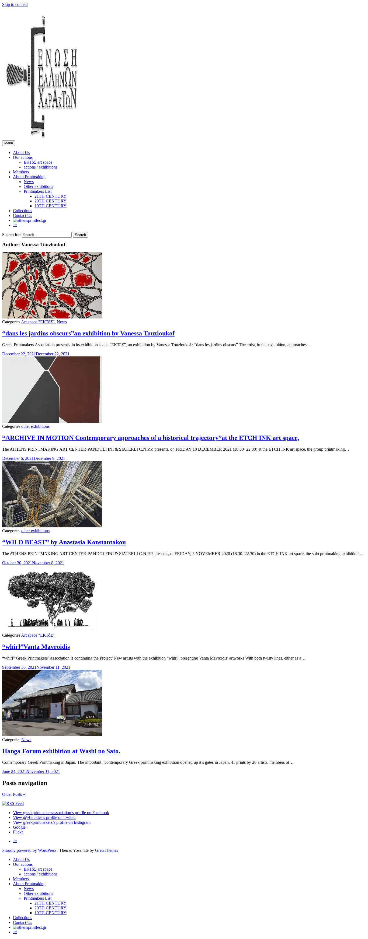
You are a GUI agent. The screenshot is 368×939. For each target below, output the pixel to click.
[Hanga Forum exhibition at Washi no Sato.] (52, 735)
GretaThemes (106, 850)
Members (21, 172)
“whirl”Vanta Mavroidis (36, 646)
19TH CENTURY (50, 206)
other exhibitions (35, 426)
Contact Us (22, 215)
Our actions (23, 157)
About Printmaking (29, 176)
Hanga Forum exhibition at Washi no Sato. (61, 751)
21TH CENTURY (50, 196)
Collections (22, 210)
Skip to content (15, 4)
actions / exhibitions (40, 167)
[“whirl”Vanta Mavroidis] (52, 630)
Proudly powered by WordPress (29, 850)
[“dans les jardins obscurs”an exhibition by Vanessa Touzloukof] (52, 317)
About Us (21, 152)
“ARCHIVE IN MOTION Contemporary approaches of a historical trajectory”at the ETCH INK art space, (150, 437)
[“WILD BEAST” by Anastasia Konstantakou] (52, 526)
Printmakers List (37, 191)
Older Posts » (13, 794)
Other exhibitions (38, 186)
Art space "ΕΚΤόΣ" (38, 322)
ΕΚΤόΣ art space (38, 162)
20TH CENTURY (50, 201)
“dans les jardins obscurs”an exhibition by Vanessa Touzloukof (88, 333)
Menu (8, 143)
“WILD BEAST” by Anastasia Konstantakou (64, 542)
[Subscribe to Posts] (13, 803)
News (29, 181)
